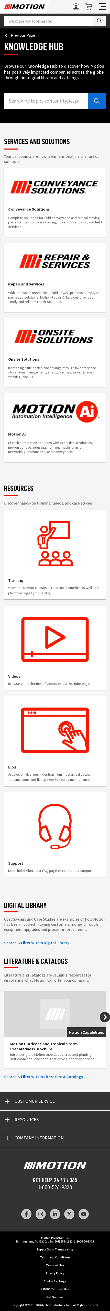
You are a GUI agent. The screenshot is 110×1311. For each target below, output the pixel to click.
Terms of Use (55, 1265)
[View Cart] (89, 7)
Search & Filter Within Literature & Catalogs (43, 1076)
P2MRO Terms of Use (55, 1289)
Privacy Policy (55, 1273)
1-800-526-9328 (55, 1187)
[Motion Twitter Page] (69, 1214)
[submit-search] (97, 101)
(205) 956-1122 (62, 1241)
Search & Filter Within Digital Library (36, 942)
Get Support (55, 1297)
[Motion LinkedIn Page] (55, 1214)
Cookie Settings (55, 1281)
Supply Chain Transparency (55, 1249)
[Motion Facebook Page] (26, 1214)
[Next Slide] (105, 1017)
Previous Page (23, 35)
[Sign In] (76, 6)
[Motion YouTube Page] (84, 1214)
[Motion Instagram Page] (41, 1214)
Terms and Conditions (55, 1257)
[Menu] (102, 6)
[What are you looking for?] (99, 21)
